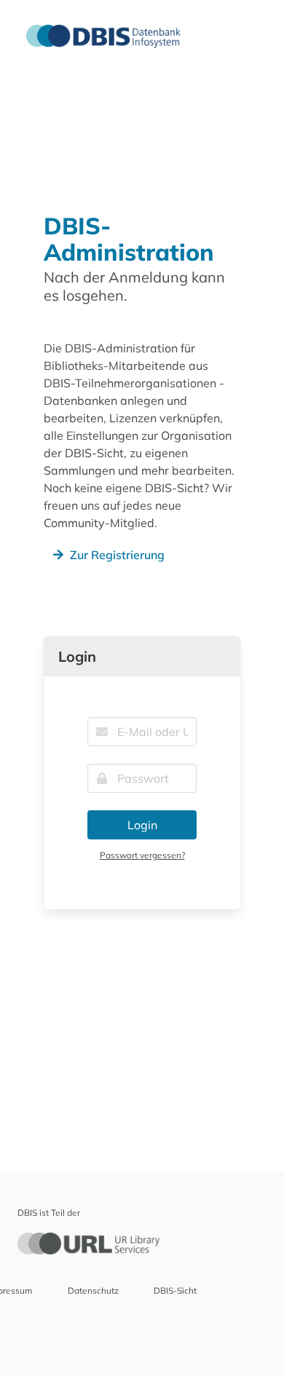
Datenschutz (93, 1290)
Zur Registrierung (117, 554)
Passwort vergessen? (142, 855)
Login (142, 825)
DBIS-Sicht (175, 1290)
